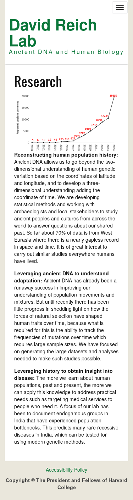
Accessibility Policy (66, 469)
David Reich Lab (53, 32)
